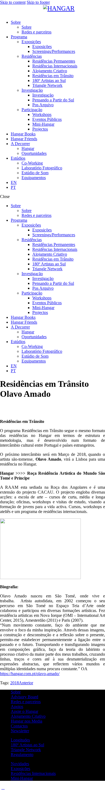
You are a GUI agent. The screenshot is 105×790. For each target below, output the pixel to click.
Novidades (20, 763)
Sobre (16, 692)
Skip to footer (38, 2)
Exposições (20, 768)
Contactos (19, 726)
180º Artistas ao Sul (27, 745)
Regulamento (22, 754)
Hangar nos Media (26, 721)
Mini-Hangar (22, 778)
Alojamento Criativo (28, 716)
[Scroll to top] (3, 787)
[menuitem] (58, 182)
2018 (14, 682)
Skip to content (13, 2)
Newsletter (20, 731)
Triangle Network (26, 749)
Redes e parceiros (26, 701)
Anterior (26, 682)
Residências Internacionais (33, 773)
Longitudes (20, 740)
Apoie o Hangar (24, 711)
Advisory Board (24, 697)
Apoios (17, 706)
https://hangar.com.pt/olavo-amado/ (30, 673)
